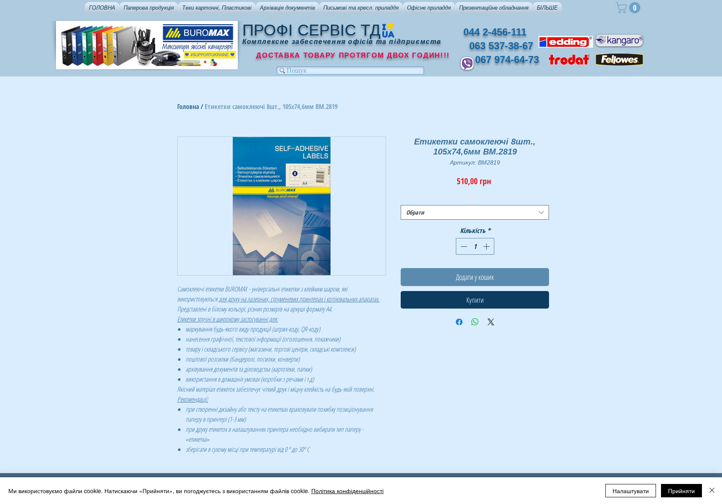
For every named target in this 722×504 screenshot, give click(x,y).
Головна (188, 106)
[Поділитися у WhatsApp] (475, 322)
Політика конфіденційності (347, 490)
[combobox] (475, 212)
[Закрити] (712, 490)
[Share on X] (491, 322)
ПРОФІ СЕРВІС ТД (311, 30)
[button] (148, 8)
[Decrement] (463, 246)
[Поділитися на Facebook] (459, 322)
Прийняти (681, 490)
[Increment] (487, 246)
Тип (475, 198)
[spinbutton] (475, 246)
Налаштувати (631, 490)
